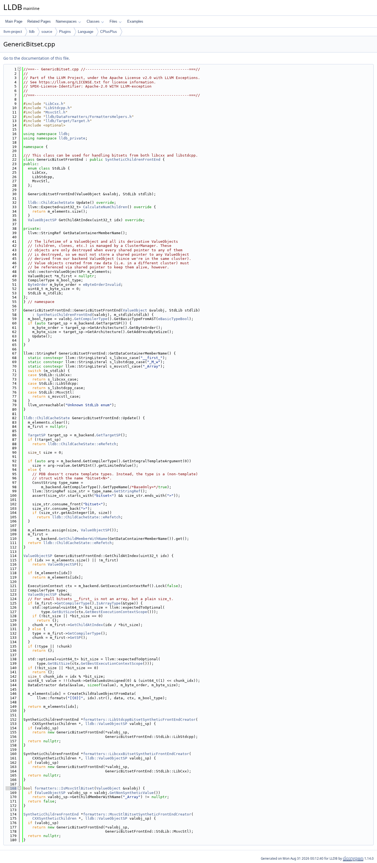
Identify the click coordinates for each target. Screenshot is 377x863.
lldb (31, 32)
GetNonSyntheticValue (132, 793)
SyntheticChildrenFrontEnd (132, 159)
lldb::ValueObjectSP (106, 724)
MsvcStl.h (55, 112)
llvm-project (13, 32)
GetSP (75, 637)
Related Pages (39, 21)
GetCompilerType (90, 319)
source (46, 32)
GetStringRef (127, 491)
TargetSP (37, 435)
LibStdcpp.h (58, 108)
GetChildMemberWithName (83, 539)
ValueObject (135, 310)
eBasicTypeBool (173, 319)
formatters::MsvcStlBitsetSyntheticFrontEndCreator (137, 814)
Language (85, 32)
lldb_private (72, 138)
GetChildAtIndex (86, 625)
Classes (93, 21)
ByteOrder (38, 285)
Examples (135, 21)
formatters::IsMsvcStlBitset (64, 788)
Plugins (65, 32)
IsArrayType (108, 603)
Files (113, 21)
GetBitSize (63, 612)
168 (11, 788)
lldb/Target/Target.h (68, 121)
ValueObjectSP (42, 220)
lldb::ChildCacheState (51, 202)
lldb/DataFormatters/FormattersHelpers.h (89, 117)
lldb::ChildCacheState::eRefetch (82, 444)
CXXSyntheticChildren (54, 818)
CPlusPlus (108, 32)
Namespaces (66, 21)
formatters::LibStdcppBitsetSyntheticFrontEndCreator (139, 719)
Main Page (13, 21)
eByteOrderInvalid (102, 285)
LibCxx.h (54, 104)
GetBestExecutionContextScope (116, 612)
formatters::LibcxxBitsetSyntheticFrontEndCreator (136, 754)
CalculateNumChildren (105, 207)
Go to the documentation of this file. (36, 58)
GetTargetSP (108, 435)
